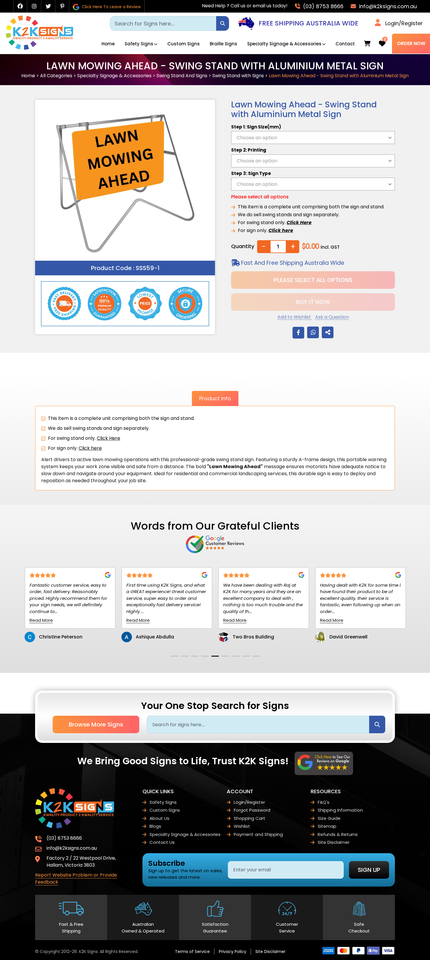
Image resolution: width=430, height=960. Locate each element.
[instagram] (34, 6)
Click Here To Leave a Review (111, 7)
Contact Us (162, 842)
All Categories (56, 75)
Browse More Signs (96, 724)
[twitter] (48, 6)
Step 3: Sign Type (251, 173)
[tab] (174, 656)
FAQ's (323, 802)
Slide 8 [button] (246, 656)
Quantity (242, 246)
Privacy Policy (232, 951)
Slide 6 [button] (225, 656)
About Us (159, 818)
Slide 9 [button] (256, 656)
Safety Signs (139, 44)
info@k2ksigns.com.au (387, 6)
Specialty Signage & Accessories (284, 44)
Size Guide (329, 818)
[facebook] (20, 6)
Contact (345, 44)
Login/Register (404, 23)
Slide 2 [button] (184, 656)
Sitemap (327, 826)
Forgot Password (252, 810)
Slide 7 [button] (235, 656)
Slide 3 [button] (194, 656)
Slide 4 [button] (205, 656)
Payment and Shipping (258, 834)
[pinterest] (62, 6)
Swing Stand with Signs (238, 75)
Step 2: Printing (248, 150)
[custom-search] (222, 23)
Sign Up (369, 870)
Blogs (155, 826)
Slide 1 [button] (174, 656)
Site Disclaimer (334, 842)
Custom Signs (183, 44)
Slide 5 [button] (215, 656)
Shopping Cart (249, 818)
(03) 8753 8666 (322, 6)
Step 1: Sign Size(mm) (256, 127)
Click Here (108, 438)
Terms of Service (192, 951)
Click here (90, 448)
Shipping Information (340, 810)
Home (108, 44)
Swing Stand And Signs (181, 75)
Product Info (215, 398)
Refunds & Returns (338, 834)
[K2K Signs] (39, 48)
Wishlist (242, 826)
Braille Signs (223, 44)
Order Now (411, 43)
